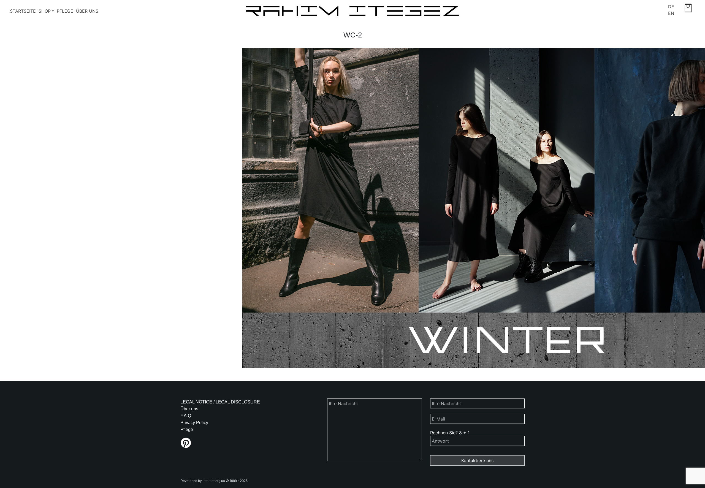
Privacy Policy (194, 422)
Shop (45, 11)
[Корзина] (688, 8)
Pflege (65, 11)
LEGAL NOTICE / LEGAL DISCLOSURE (220, 402)
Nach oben (513, 481)
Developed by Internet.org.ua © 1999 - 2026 (214, 481)
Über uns (87, 11)
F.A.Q (185, 415)
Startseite (23, 11)
